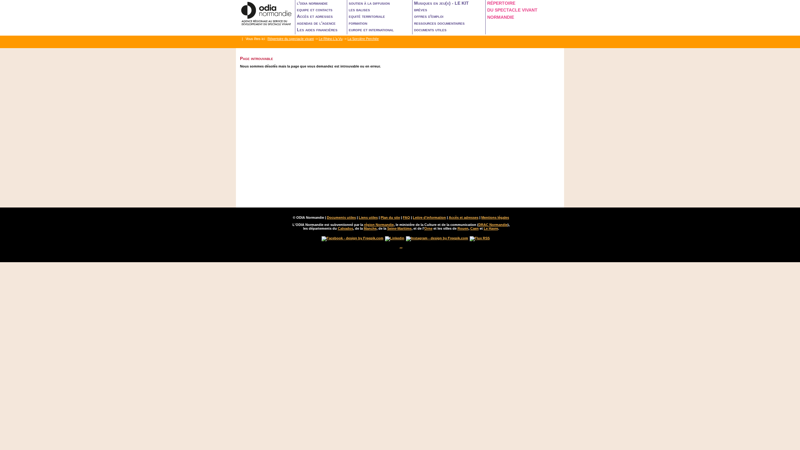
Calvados (345, 228)
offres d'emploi (428, 16)
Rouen (463, 228)
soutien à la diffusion (369, 3)
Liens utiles (368, 217)
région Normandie (379, 225)
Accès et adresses (315, 16)
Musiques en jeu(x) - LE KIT (441, 3)
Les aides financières (317, 29)
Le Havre (491, 228)
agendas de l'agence (316, 23)
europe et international (371, 29)
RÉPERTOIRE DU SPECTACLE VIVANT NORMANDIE (512, 10)
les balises (359, 9)
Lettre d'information (429, 217)
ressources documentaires (439, 23)
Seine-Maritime (399, 228)
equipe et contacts (314, 9)
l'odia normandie (312, 3)
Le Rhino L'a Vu (330, 39)
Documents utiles (341, 217)
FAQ (406, 217)
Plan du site (390, 217)
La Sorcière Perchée (363, 39)
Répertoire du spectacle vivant (291, 39)
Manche (370, 228)
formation (358, 23)
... (401, 246)
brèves (420, 9)
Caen (474, 228)
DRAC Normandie (493, 225)
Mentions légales (495, 217)
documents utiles (430, 29)
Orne (428, 228)
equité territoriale (367, 16)
